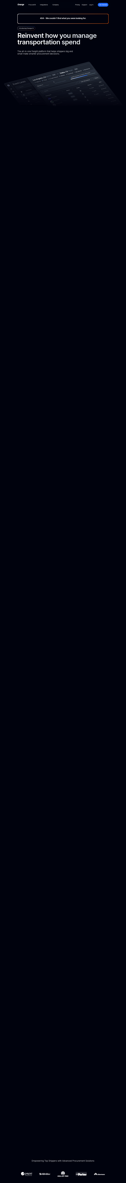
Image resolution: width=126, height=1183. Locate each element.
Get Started (103, 5)
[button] (32, 5)
